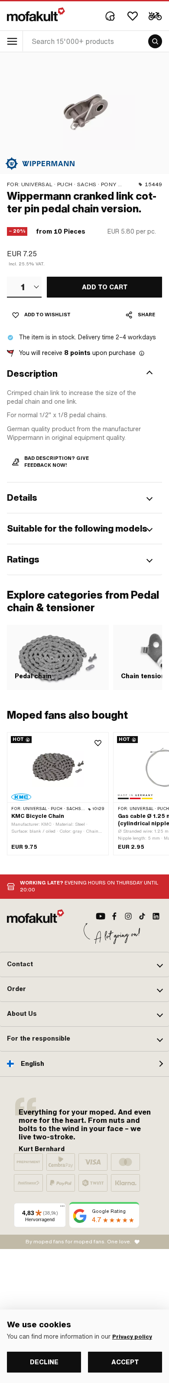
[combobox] (24, 287)
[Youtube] (100, 916)
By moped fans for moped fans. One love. (78, 1241)
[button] (84, 373)
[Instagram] (128, 916)
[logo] (36, 14)
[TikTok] (142, 916)
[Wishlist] (132, 16)
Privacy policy (132, 1337)
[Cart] (155, 16)
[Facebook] (114, 916)
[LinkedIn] (156, 916)
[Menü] (62, 1208)
